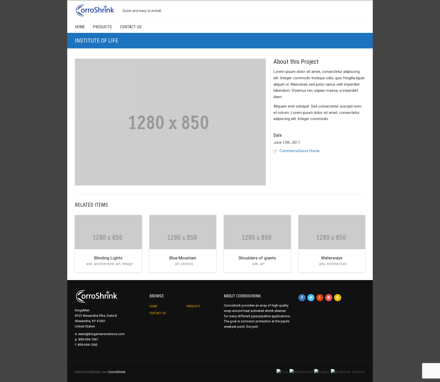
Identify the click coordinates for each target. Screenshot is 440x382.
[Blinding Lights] (108, 237)
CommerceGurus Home (300, 151)
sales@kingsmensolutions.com (101, 334)
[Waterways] (331, 237)
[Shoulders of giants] (257, 237)
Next (269, 119)
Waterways (331, 257)
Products (102, 26)
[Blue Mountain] (182, 237)
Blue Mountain (182, 257)
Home (80, 26)
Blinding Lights (108, 257)
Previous (72, 121)
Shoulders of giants (257, 257)
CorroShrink (117, 372)
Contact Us (131, 26)
